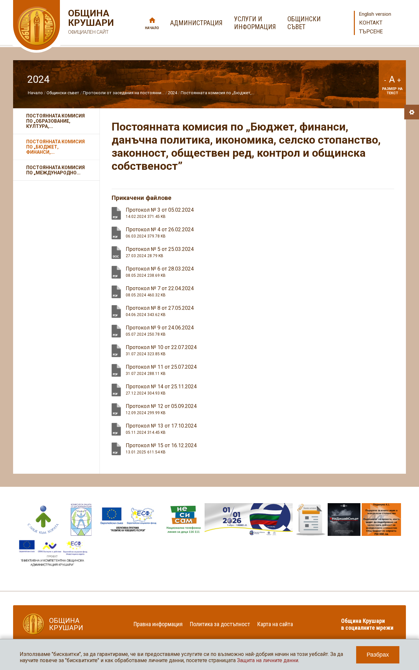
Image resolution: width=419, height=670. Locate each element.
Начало (152, 28)
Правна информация (158, 624)
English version (375, 14)
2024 (172, 92)
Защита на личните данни (267, 660)
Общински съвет (62, 92)
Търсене (371, 31)
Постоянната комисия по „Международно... (55, 170)
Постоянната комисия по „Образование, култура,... (55, 121)
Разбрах (378, 654)
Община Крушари (90, 22)
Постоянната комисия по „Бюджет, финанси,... (55, 147)
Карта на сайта (275, 624)
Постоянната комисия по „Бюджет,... (217, 92)
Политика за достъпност (220, 624)
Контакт (370, 23)
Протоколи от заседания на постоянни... (123, 92)
